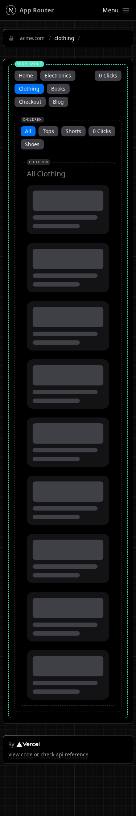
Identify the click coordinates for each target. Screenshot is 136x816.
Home (26, 75)
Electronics (58, 75)
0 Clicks (108, 75)
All (28, 131)
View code (20, 754)
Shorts (73, 131)
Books (58, 88)
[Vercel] (28, 744)
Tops (48, 131)
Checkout (30, 101)
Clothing (29, 88)
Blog (58, 101)
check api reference (64, 754)
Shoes (32, 144)
